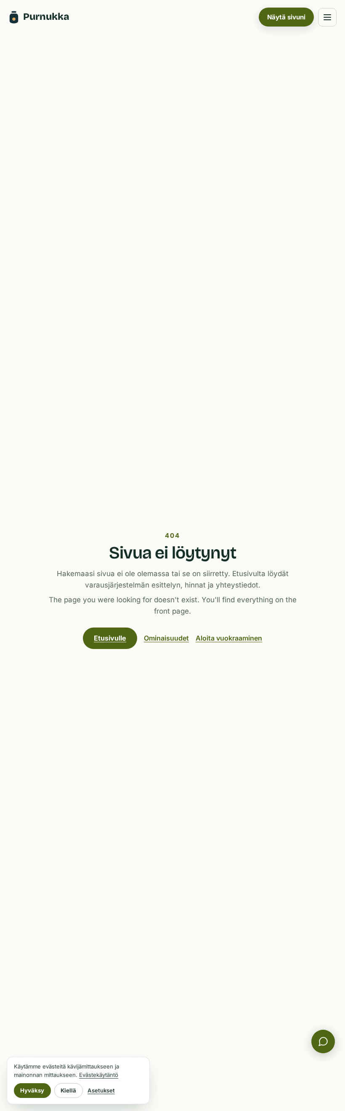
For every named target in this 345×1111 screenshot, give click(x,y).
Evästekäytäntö (98, 1074)
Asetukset (101, 1090)
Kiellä (68, 1090)
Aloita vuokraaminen (229, 638)
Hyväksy (32, 1090)
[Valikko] (327, 17)
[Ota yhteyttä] (323, 1041)
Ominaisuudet (166, 638)
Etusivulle (110, 638)
